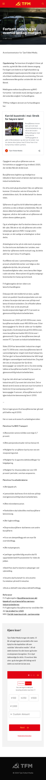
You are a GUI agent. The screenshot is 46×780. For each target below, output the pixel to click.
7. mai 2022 (7, 38)
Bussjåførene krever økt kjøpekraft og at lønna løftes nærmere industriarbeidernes (20, 601)
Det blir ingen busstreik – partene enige (23, 614)
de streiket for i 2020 (15, 611)
